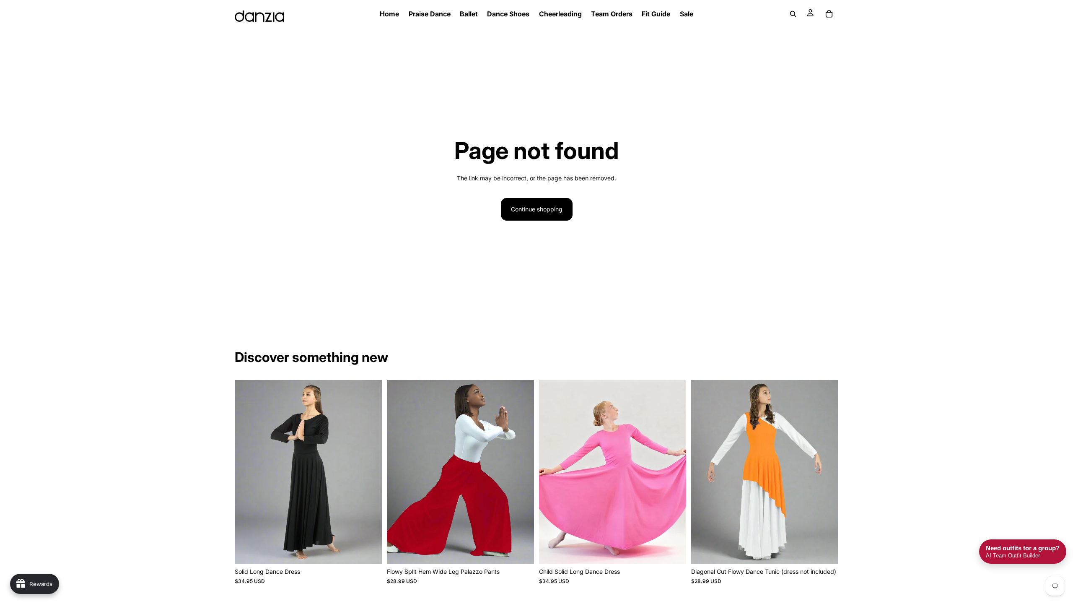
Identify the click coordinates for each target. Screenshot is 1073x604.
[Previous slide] (247, 472)
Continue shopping (536, 209)
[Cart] (829, 14)
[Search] (793, 14)
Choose (528, 550)
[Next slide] (369, 472)
